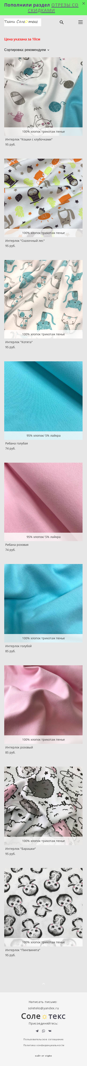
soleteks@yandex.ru (43, 1008)
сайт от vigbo (43, 1056)
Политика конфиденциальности (44, 1045)
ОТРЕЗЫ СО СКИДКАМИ (53, 7)
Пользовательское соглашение (43, 1039)
